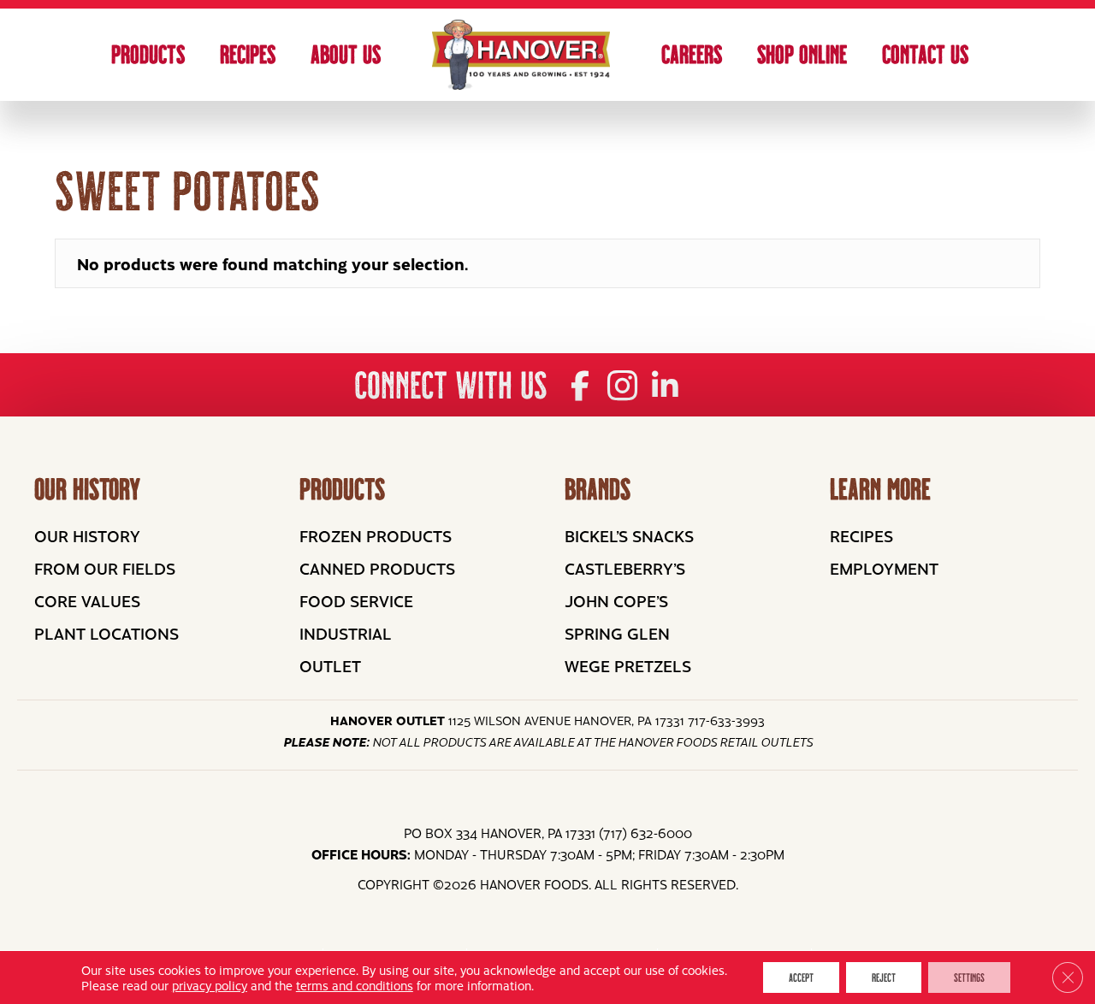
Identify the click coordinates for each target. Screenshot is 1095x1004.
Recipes (247, 54)
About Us (346, 54)
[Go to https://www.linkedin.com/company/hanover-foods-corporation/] (665, 386)
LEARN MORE (880, 489)
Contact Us (925, 54)
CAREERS (691, 54)
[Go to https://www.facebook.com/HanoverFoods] (580, 386)
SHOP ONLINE (802, 54)
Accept (801, 977)
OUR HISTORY (87, 489)
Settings (969, 977)
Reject (884, 977)
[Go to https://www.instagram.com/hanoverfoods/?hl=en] (622, 387)
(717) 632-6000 (645, 833)
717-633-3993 (726, 720)
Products (148, 54)
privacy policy (209, 985)
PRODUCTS (342, 489)
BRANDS (597, 489)
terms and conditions (354, 985)
